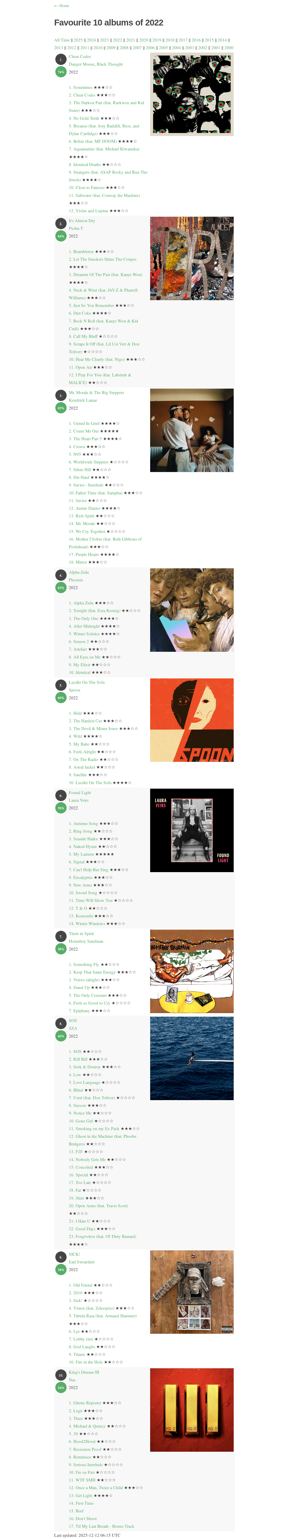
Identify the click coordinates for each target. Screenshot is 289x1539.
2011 (84, 47)
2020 (143, 40)
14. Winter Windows (87, 923)
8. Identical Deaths (85, 164)
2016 (196, 40)
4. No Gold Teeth (84, 118)
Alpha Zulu (79, 572)
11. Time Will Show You (91, 900)
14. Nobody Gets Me (87, 1159)
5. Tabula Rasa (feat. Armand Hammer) (103, 1315)
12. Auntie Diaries (84, 508)
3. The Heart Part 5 (85, 438)
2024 (91, 40)
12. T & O (78, 908)
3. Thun (76, 1418)
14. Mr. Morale (82, 523)
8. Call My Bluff (83, 336)
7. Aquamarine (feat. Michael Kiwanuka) (104, 149)
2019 (156, 40)
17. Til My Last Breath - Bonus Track (101, 1526)
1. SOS (75, 1051)
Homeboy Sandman (86, 941)
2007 (137, 47)
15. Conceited (81, 1167)
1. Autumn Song (83, 823)
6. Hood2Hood (82, 1441)
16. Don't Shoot (83, 1518)
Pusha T (76, 228)
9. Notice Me (80, 1113)
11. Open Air (80, 367)
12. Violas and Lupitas (88, 210)
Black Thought (110, 64)
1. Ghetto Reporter (85, 1402)
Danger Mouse (81, 64)
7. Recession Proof (85, 1449)
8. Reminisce (80, 1457)
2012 (71, 47)
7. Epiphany (79, 1010)
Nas (72, 1379)
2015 (209, 40)
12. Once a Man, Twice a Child (96, 1487)
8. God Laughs (82, 1346)
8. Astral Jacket (82, 767)
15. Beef (76, 1511)
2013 (58, 47)
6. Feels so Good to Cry (89, 1003)
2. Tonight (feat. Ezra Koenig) (94, 610)
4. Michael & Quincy (87, 1426)
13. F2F (76, 1151)
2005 (163, 47)
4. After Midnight (84, 626)
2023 (104, 40)
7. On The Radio (83, 759)
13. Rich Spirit (81, 515)
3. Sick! (75, 1300)
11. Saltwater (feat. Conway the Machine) (104, 195)
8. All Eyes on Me (84, 657)
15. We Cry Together (87, 531)
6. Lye (74, 1331)
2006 (150, 47)
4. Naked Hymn (83, 846)
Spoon (74, 690)
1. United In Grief (84, 423)
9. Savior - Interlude (86, 485)
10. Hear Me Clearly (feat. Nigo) (97, 359)
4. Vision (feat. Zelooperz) (91, 1308)
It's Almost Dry (82, 220)
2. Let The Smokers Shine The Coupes (102, 259)
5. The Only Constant (88, 995)
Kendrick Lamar (83, 400)
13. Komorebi (81, 916)
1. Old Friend (80, 1285)
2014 (222, 40)
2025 (78, 40)
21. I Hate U (79, 1221)
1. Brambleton (81, 251)
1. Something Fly (84, 964)
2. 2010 (75, 1292)
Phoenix (76, 580)
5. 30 (73, 1433)
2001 (215, 47)
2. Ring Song (80, 831)
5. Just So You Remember (91, 305)
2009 (111, 47)
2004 (176, 47)
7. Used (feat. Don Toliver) (92, 1097)
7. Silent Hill (80, 469)
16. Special (78, 1174)
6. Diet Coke (80, 313)
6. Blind (76, 1090)
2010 (98, 47)
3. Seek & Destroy (85, 1066)
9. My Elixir (79, 664)
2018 (170, 40)
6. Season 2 (79, 641)
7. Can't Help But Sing (88, 869)
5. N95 (75, 454)
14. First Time (81, 1503)
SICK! (74, 1254)
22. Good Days (82, 1228)
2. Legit (75, 1410)
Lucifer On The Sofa (87, 682)
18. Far (75, 1190)
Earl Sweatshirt (82, 1262)
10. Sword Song (83, 892)
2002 (202, 47)
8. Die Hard (79, 477)
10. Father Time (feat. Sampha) (95, 492)
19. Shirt (76, 1198)
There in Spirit (81, 933)
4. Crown (77, 446)
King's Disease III (84, 1372)
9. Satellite (78, 774)
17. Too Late (80, 1182)
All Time (62, 40)
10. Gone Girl (81, 1121)
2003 (189, 47)
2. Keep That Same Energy (92, 972)
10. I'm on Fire (82, 1472)
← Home (61, 5)
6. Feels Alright (82, 751)
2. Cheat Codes (82, 95)
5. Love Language (84, 1082)
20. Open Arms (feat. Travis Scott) (98, 1205)
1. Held (75, 713)
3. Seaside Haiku (83, 838)
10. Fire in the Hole (86, 1362)
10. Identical (79, 672)
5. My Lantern (81, 854)
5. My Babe (79, 744)
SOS (73, 1020)
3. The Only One (83, 618)
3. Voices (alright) (84, 979)
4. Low (75, 1074)
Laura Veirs (79, 800)
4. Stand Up (79, 987)
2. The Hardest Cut (85, 720)
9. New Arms (80, 885)
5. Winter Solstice (84, 633)
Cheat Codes (80, 56)
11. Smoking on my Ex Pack (94, 1128)
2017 (183, 40)
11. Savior (78, 500)
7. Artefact (78, 649)
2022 (117, 40)
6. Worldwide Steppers (88, 462)
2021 (130, 40)
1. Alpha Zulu (81, 603)
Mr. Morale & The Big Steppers (96, 392)
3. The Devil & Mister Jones (93, 728)
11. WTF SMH (82, 1480)
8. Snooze (77, 1105)
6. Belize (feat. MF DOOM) (93, 141)
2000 (228, 47)
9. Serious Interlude (86, 1464)
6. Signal (76, 861)
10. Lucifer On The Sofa (90, 782)
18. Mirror (78, 562)
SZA (73, 1028)
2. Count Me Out (84, 431)
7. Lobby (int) (81, 1339)
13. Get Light (80, 1495)
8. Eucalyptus (81, 877)
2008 (124, 47)
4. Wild (75, 736)
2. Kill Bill (78, 1059)
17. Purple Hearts (84, 554)
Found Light (80, 792)
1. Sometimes (80, 87)
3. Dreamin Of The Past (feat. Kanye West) (105, 274)
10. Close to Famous (87, 187)
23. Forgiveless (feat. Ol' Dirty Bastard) (102, 1236)
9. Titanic (77, 1354)
